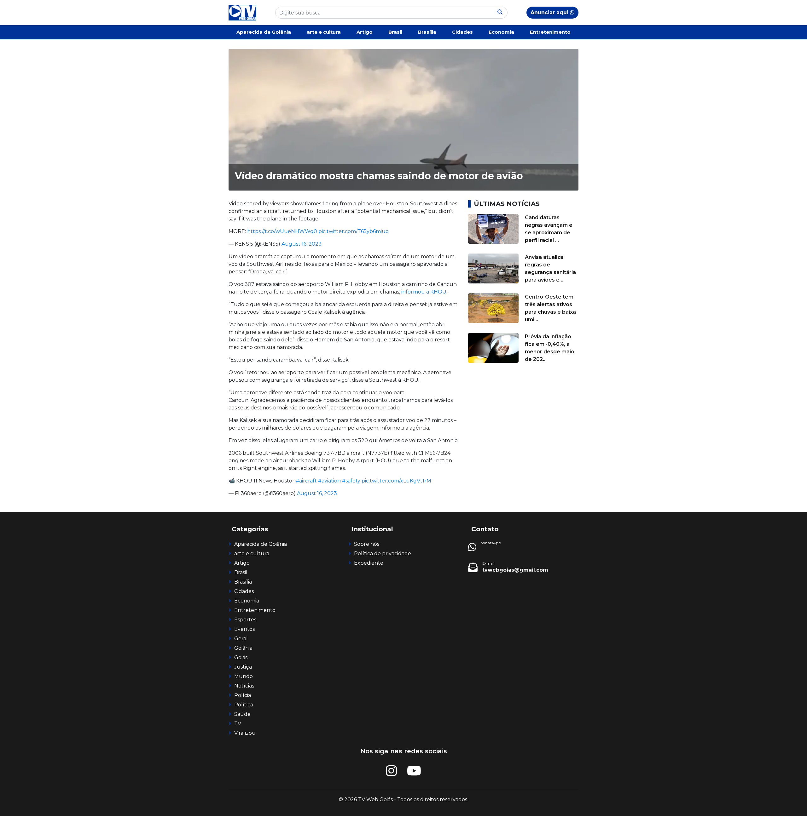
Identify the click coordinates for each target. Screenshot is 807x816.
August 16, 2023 (302, 244)
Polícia (242, 695)
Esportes (245, 620)
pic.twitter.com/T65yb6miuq (353, 231)
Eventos (244, 629)
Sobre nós (366, 544)
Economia (501, 32)
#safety (351, 481)
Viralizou (245, 733)
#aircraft (306, 481)
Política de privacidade (382, 553)
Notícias (244, 686)
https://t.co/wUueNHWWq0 (282, 231)
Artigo (365, 32)
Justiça (243, 667)
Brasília (427, 32)
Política (243, 705)
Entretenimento (550, 32)
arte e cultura (324, 32)
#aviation (329, 481)
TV (237, 724)
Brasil (395, 32)
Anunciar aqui (550, 12)
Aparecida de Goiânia (263, 32)
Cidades (462, 32)
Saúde (242, 714)
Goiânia (243, 648)
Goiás (240, 657)
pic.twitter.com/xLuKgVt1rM (396, 481)
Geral (241, 639)
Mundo (243, 676)
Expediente (368, 563)
